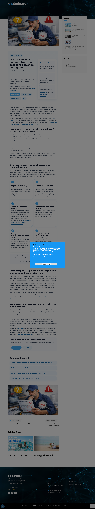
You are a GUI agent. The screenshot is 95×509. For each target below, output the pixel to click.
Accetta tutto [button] (38, 264)
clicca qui (46, 257)
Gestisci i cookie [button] (46, 264)
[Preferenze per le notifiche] (3, 506)
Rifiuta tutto (54, 264)
